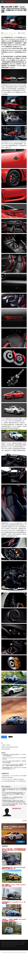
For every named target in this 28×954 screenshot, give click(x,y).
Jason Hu (6, 33)
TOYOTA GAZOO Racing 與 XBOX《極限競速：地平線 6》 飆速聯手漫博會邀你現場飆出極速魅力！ (14, 765)
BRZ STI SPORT (6, 749)
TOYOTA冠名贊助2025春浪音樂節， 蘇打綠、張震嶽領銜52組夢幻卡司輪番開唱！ (14, 804)
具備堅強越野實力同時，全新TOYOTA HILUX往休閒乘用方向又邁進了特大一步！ (14, 768)
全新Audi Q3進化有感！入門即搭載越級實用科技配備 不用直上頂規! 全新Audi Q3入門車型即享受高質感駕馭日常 (14, 850)
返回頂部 (25, 820)
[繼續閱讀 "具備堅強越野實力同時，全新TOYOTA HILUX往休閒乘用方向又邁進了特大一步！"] (11, 876)
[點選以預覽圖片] (13, 22)
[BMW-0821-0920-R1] (14, 834)
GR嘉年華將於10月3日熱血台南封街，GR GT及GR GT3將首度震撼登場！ (14, 755)
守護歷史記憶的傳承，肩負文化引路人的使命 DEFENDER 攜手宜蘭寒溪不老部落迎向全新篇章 (13, 801)
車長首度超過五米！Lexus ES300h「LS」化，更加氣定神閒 (13, 902)
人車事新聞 (23, 33)
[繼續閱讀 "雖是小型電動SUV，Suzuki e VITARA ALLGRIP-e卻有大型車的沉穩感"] (11, 893)
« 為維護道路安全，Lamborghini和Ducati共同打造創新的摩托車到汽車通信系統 (14, 776)
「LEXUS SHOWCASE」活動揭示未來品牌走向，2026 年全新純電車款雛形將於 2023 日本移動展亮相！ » (14, 781)
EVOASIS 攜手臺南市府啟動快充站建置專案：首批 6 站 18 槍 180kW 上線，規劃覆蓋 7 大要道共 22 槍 (13, 794)
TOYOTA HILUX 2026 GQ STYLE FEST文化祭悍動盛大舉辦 (14, 758)
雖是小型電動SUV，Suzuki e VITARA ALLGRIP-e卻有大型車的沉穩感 (14, 885)
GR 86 (8, 745)
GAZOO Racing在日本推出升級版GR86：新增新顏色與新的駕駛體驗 (14, 761)
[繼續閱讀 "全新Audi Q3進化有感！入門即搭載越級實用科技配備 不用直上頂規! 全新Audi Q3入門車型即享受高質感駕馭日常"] (11, 859)
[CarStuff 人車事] (10, 0)
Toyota (3, 745)
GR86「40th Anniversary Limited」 (10, 747)
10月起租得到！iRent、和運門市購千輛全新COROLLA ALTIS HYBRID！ (12, 798)
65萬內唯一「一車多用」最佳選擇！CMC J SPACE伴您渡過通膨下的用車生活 (14, 920)
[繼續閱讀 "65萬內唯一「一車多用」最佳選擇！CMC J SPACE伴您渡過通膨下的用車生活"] (11, 928)
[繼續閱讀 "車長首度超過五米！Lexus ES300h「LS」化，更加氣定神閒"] (11, 911)
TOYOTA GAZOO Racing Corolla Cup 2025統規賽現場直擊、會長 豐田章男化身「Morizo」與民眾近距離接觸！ (14, 790)
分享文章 (4, 737)
